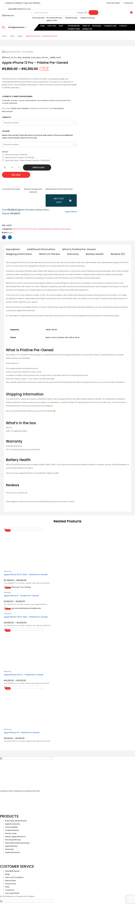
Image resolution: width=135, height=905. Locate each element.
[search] (93, 12)
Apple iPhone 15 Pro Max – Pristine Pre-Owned (25, 574)
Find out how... (8, 111)
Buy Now (16, 174)
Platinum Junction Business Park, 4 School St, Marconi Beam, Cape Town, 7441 (31, 795)
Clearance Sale (58, 229)
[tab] (13, 249)
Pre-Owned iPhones (54, 18)
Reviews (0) (118, 254)
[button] (130, 14)
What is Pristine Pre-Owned (79, 249)
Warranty (73, 254)
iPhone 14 (7, 614)
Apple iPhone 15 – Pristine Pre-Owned (21, 732)
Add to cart (38, 167)
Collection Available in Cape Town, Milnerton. (23, 3)
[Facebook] (4, 237)
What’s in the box (49, 254)
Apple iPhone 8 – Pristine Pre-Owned (21, 595)
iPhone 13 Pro (27, 229)
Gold (54, 337)
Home (4, 36)
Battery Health (95, 254)
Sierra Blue (69, 337)
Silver (77, 337)
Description (13, 249)
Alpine (48, 337)
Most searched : (38, 18)
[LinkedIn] (10, 237)
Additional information (41, 249)
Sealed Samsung (88, 18)
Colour (5, 131)
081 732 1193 (4, 779)
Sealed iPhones (71, 18)
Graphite (60, 337)
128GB (47, 329)
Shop (12, 36)
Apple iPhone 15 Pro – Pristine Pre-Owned (23, 674)
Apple (20, 36)
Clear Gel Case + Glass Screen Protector (27, 160)
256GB (54, 329)
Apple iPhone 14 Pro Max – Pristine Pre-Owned (26, 617)
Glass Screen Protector (19, 157)
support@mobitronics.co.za (19, 9)
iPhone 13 (17, 229)
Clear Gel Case (16, 154)
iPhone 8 (7, 592)
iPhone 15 (7, 571)
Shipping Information (19, 254)
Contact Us (128, 3)
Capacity (6, 117)
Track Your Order (113, 3)
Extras (5, 151)
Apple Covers (52, 20)
